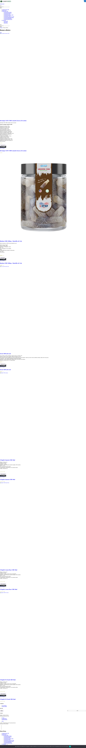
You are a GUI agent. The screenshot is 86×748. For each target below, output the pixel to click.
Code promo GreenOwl (7, 13)
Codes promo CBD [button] (5, 11)
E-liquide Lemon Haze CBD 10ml (8, 570)
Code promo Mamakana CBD (8, 17)
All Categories (4, 705)
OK (0, 7)
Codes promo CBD (5, 735)
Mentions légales (4, 719)
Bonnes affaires (4, 706)
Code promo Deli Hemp (8, 18)
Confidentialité (4, 718)
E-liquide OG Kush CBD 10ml (8, 679)
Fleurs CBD (6, 21)
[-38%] (43, 197)
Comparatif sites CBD (5, 9)
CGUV (3, 717)
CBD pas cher (4, 10)
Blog (3, 721)
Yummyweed (2, 3)
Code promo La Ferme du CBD (9, 16)
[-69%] (43, 309)
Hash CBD (6, 22)
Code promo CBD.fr (7, 15)
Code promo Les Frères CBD (8, 738)
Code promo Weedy (7, 737)
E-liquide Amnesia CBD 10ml (7, 460)
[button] (2, 148)
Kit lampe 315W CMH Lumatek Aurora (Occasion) (13, 120)
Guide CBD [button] (4, 20)
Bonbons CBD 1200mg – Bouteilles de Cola (11, 241)
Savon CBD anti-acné (5, 353)
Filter (2, 710)
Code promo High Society (8, 19)
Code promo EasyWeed (7, 12)
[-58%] (43, 415)
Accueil (1, 27)
